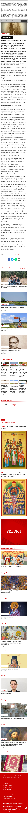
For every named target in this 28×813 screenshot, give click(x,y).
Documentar (4, 33)
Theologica (4, 700)
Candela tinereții (6, 693)
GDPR (12, 20)
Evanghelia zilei (5, 573)
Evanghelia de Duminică (8, 548)
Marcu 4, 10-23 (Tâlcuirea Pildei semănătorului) (10, 591)
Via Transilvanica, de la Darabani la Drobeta (11, 329)
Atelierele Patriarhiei (7, 796)
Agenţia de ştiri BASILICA (8, 787)
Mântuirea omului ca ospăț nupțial (11, 566)
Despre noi (9, 777)
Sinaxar (3, 623)
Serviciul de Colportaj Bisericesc (9, 794)
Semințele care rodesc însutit (9, 669)
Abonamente (16, 777)
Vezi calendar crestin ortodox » (8, 422)
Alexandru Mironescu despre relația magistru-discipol (11, 351)
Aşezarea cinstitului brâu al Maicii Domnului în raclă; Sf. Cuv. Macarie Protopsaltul (11, 643)
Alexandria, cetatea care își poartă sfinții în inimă (4, 371)
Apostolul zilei (5, 599)
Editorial (3, 675)
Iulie (6, 405)
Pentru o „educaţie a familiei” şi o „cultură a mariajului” (14, 287)
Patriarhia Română (7, 789)
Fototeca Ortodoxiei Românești (9, 780)
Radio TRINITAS (6, 782)
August (14, 404)
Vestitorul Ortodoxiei (7, 785)
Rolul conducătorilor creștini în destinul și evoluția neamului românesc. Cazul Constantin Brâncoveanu (13, 744)
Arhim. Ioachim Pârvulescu (13, 40)
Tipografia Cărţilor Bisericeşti (9, 798)
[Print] (19, 259)
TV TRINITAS (5, 783)
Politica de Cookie (5, 20)
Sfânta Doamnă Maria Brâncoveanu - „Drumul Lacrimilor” (23, 371)
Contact (4, 777)
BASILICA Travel (6, 793)
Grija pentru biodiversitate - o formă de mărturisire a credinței (12, 308)
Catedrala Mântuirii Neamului (9, 791)
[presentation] (1, 405)
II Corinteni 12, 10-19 (7, 617)
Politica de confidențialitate (17, 775)
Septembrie (22, 405)
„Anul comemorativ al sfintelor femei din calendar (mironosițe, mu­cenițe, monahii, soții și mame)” (13, 474)
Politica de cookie (6, 775)
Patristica (4, 651)
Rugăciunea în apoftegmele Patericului (12, 718)
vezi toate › (22, 268)
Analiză (3, 724)
